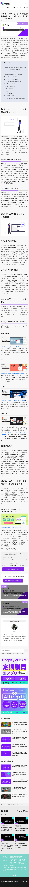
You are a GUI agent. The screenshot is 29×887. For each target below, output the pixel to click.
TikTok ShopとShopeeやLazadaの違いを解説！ (21, 829)
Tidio (8, 91)
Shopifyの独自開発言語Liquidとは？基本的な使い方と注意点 (19, 788)
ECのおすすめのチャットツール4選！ (14, 83)
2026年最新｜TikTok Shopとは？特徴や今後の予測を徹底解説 (7, 829)
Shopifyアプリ (15, 7)
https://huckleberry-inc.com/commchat (11, 527)
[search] (26, 650)
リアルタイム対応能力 (10, 76)
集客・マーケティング (14, 20)
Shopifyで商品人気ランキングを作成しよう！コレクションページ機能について (20, 731)
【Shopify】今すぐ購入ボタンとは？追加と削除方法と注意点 (19, 795)
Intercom (9, 88)
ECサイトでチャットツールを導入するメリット (14, 67)
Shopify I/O (7, 7)
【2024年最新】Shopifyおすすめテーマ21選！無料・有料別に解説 (19, 723)
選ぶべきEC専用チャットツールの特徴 (12, 74)
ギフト (21, 7)
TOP (2, 7)
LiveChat (9, 93)
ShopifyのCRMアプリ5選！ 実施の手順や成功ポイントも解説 (19, 738)
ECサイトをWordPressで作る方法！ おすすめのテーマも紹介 (19, 766)
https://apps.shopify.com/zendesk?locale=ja (12, 346)
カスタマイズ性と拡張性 (11, 79)
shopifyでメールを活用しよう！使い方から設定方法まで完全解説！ (20, 780)
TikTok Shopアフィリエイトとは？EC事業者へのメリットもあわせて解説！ (7, 847)
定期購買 (3, 653)
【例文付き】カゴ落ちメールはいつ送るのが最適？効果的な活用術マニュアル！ (19, 753)
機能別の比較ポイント (10, 95)
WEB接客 (20, 20)
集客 (18, 653)
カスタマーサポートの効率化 (12, 69)
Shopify (21, 653)
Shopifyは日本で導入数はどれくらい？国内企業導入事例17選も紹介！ (20, 774)
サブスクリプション (11, 653)
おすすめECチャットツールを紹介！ (12, 81)
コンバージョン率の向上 (11, 72)
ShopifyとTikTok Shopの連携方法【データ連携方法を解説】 (21, 845)
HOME (4, 804)
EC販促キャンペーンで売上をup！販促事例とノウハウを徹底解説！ (19, 745)
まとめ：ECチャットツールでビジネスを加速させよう (15, 99)
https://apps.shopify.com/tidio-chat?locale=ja (13, 400)
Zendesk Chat (10, 86)
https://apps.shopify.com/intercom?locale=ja (12, 373)
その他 (24, 20)
